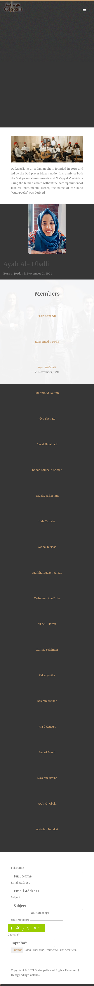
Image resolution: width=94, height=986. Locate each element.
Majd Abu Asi (47, 726)
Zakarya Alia (47, 675)
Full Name (17, 867)
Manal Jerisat (47, 547)
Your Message (20, 919)
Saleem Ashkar (47, 701)
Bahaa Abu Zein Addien (47, 470)
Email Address (20, 882)
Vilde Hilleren (47, 624)
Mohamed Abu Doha (47, 598)
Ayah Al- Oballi (47, 803)
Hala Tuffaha (47, 521)
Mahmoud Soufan (47, 393)
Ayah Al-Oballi (47, 367)
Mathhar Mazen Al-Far (47, 572)
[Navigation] (84, 11)
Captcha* (14, 934)
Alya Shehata (47, 418)
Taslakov (34, 975)
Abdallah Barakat (47, 829)
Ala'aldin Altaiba (47, 778)
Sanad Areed (47, 752)
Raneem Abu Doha (47, 341)
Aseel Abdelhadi (47, 444)
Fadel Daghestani (47, 495)
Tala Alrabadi (47, 316)
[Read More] (47, 149)
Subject (15, 897)
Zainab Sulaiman (47, 649)
